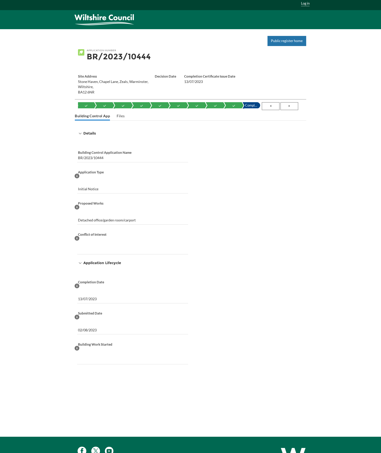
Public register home (287, 40)
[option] (86, 105)
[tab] (92, 116)
